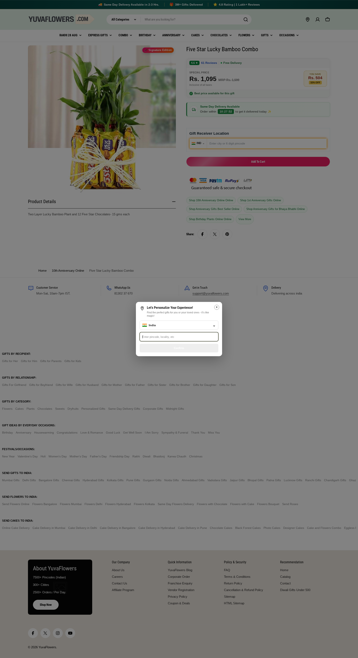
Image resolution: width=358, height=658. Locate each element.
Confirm (179, 347)
